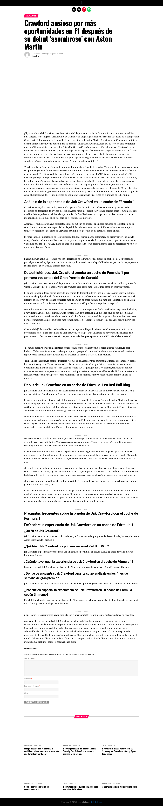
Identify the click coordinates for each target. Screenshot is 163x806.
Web (26, 693)
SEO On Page (96, 802)
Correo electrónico (32, 686)
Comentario (29, 658)
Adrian (37, 56)
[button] (26, 3)
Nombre (28, 679)
